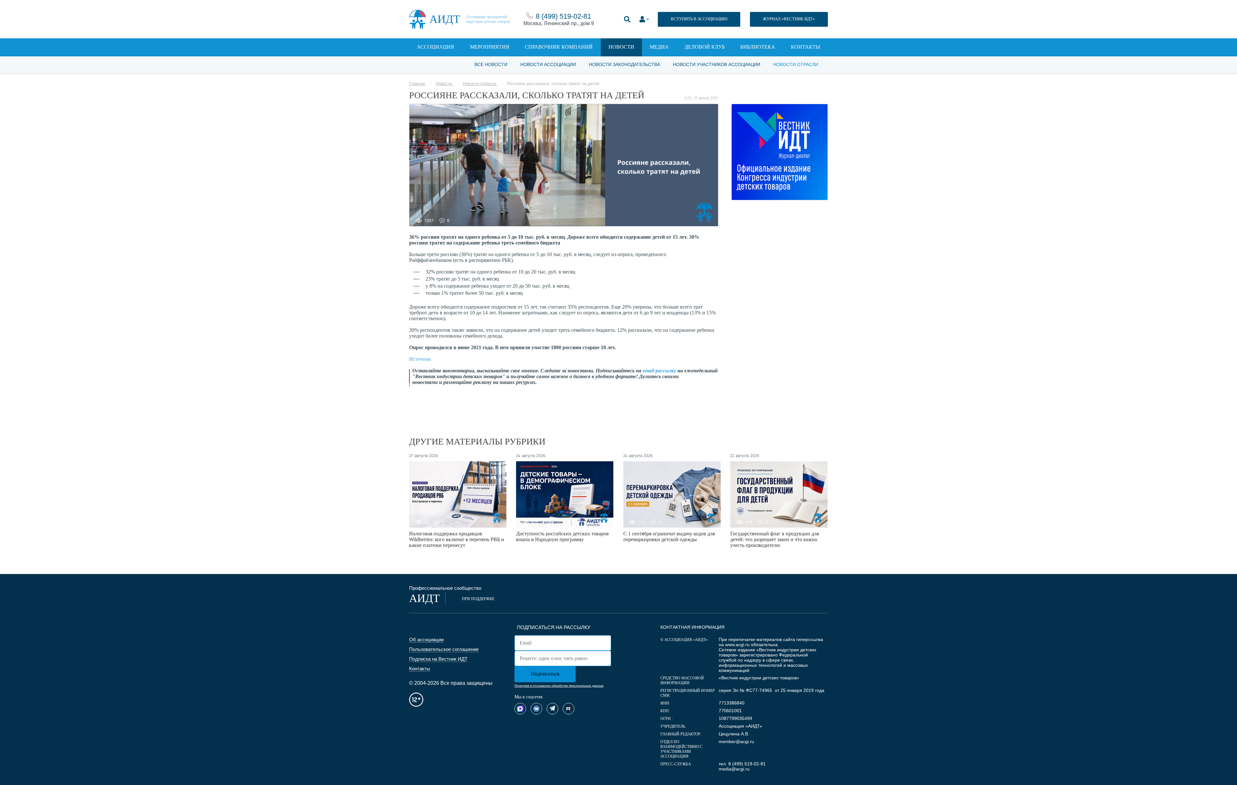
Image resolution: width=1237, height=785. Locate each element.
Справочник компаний (559, 47)
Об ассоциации (426, 639)
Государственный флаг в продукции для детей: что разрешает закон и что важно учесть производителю (774, 539)
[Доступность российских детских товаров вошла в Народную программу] (564, 494)
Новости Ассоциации (548, 64)
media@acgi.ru (734, 768)
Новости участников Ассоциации (716, 64)
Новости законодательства (624, 64)
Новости (621, 47)
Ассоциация (435, 47)
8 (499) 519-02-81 (563, 16)
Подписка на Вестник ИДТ (438, 659)
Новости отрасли (795, 64)
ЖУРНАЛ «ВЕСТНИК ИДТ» (789, 18)
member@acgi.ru (736, 741)
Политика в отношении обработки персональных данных (559, 685)
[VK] (536, 708)
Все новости (491, 64)
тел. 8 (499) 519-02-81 (742, 763)
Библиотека (757, 47)
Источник (420, 359)
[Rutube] (568, 708)
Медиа (659, 47)
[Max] (520, 708)
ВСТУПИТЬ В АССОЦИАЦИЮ (699, 18)
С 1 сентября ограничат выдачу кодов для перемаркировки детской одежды (669, 536)
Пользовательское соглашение (444, 649)
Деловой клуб (705, 47)
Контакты (805, 47)
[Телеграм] (552, 708)
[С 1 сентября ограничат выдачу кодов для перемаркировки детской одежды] (672, 494)
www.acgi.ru (737, 644)
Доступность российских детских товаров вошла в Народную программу (562, 536)
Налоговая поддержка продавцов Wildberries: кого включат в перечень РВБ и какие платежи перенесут (456, 539)
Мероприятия (489, 47)
